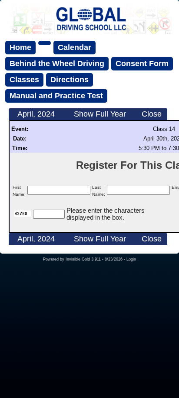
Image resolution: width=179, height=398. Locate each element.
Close (152, 114)
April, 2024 (36, 114)
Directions (69, 79)
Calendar (74, 47)
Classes (24, 79)
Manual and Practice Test (56, 95)
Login (131, 259)
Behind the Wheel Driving (57, 63)
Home (20, 47)
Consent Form (142, 63)
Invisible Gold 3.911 (84, 259)
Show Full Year (100, 114)
